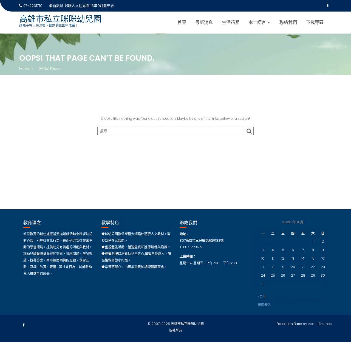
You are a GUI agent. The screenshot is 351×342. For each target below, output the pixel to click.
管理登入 (264, 304)
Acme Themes (320, 323)
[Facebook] (327, 5)
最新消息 (204, 22)
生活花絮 (230, 22)
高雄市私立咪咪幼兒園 (60, 19)
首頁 (181, 22)
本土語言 (257, 22)
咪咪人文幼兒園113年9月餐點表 (89, 5)
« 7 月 (262, 296)
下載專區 (315, 22)
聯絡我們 (288, 22)
